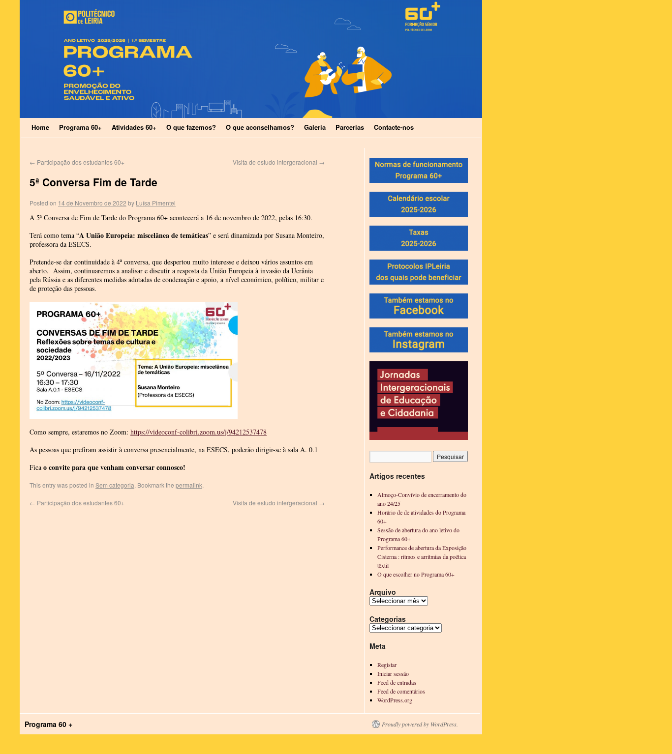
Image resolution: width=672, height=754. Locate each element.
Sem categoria (114, 485)
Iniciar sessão (393, 673)
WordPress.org (394, 700)
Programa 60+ (80, 127)
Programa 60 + (48, 724)
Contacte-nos (394, 127)
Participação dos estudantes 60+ (77, 162)
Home (40, 127)
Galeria (315, 127)
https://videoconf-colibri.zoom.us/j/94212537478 (198, 431)
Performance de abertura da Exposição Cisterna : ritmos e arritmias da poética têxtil (421, 556)
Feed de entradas (396, 682)
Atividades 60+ (134, 127)
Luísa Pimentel (156, 203)
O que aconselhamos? (260, 127)
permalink (189, 485)
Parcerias (350, 127)
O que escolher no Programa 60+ (416, 574)
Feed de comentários (401, 691)
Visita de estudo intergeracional (279, 162)
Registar (387, 664)
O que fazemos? (191, 127)
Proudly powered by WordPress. (420, 724)
